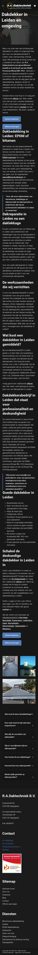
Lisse (5, 623)
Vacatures (6, 895)
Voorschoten (13, 623)
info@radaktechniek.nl (11, 847)
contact (23, 107)
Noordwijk (7, 620)
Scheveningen (8, 626)
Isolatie (5, 924)
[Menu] (3, 6)
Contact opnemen (11, 119)
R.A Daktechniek (18, 579)
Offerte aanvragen (12, 127)
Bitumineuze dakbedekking (13, 921)
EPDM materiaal (9, 157)
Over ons (6, 892)
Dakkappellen (7, 942)
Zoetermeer (17, 620)
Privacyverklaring (7, 952)
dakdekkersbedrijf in (15, 617)
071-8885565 (7, 840)
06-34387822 (8, 844)
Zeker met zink (8, 933)
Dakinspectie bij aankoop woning (15, 939)
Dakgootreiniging (9, 936)
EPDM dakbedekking (10, 927)
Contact (5, 901)
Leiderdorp (27, 620)
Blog (4, 898)
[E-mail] (35, 6)
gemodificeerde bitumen (13, 177)
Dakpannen (6, 930)
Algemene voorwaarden (23, 952)
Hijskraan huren (8, 889)
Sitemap (5, 850)
